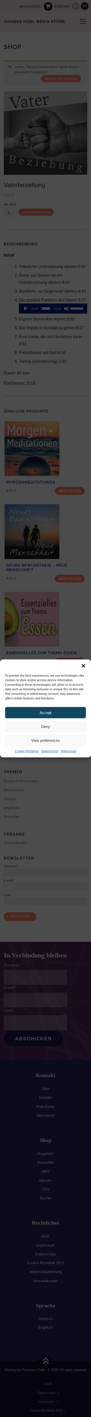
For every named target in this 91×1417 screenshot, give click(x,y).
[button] (83, 665)
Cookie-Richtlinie (27, 751)
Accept (45, 712)
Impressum (68, 751)
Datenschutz (49, 751)
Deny (45, 726)
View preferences (45, 740)
